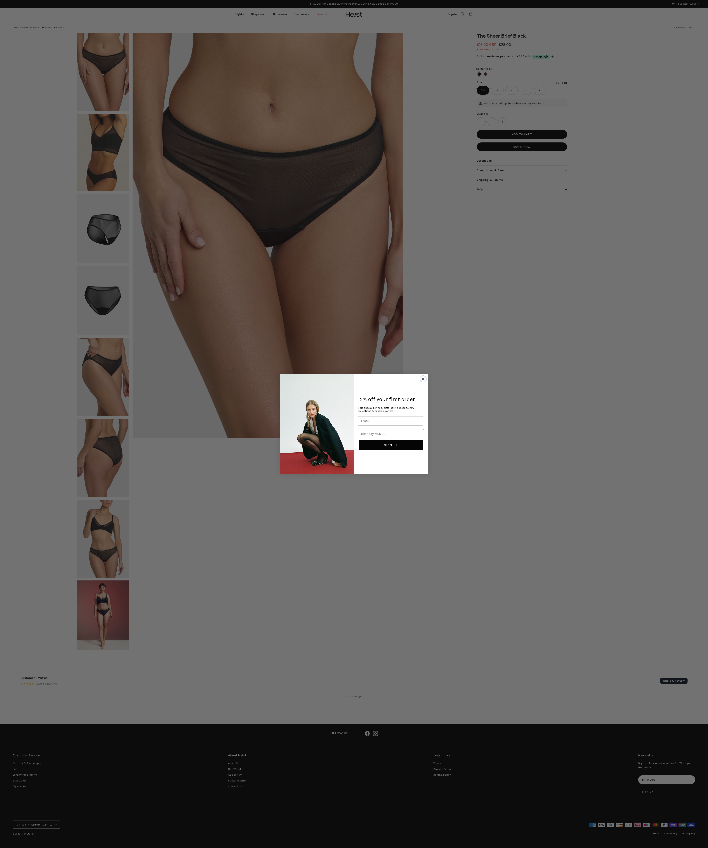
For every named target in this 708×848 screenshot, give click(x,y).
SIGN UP (391, 445)
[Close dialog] (423, 379)
